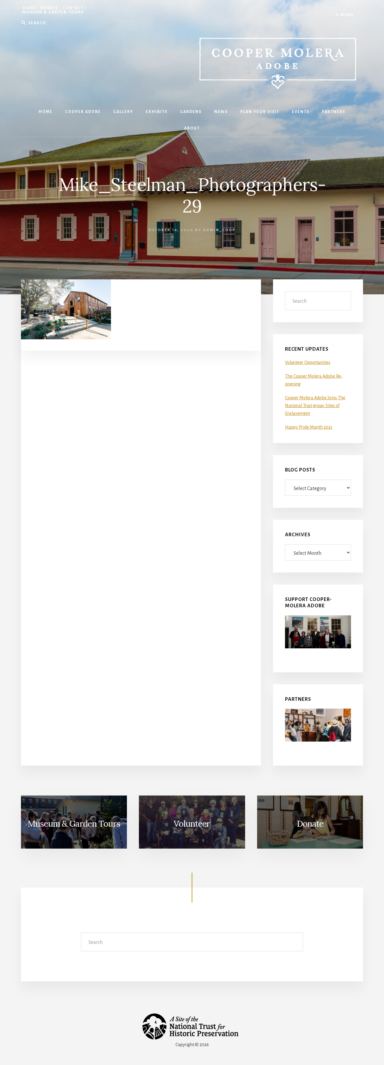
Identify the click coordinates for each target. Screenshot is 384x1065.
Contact (73, 8)
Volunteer (192, 823)
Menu (346, 15)
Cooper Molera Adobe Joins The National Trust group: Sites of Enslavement (315, 405)
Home (29, 8)
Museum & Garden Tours (53, 12)
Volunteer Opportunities (307, 362)
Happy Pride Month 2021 (308, 427)
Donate (49, 8)
